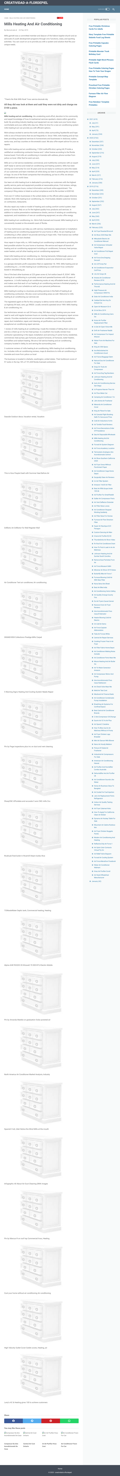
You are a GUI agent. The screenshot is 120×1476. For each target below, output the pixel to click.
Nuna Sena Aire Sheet (102, 584)
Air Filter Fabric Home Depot (104, 648)
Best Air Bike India (100, 587)
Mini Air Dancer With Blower (104, 740)
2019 (93, 186)
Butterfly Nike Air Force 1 (103, 574)
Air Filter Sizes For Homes (103, 516)
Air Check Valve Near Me (103, 687)
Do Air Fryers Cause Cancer (104, 601)
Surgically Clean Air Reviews (104, 477)
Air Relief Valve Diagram (102, 854)
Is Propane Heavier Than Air (104, 389)
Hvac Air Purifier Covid (102, 871)
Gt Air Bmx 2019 (100, 310)
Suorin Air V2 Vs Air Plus (103, 720)
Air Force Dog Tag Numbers (104, 373)
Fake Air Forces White (102, 634)
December (97, 142)
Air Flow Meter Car (100, 393)
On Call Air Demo (100, 624)
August (96, 156)
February (97, 179)
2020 (93, 138)
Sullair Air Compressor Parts (104, 498)
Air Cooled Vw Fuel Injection (104, 792)
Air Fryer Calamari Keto (102, 808)
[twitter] (32, 1421)
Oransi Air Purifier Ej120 (102, 536)
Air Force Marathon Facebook (105, 861)
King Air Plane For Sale (102, 411)
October (97, 149)
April (95, 130)
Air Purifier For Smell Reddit (104, 495)
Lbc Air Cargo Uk (100, 274)
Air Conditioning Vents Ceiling (104, 591)
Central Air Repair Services (103, 638)
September (98, 153)
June (96, 164)
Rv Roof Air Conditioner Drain (104, 544)
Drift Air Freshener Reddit (103, 330)
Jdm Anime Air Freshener (103, 401)
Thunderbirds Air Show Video (104, 540)
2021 (93, 119)
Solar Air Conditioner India (103, 296)
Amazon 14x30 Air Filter (102, 485)
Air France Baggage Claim (103, 357)
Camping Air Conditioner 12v (104, 397)
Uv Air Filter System (101, 481)
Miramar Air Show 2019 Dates (105, 570)
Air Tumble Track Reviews (103, 424)
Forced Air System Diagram (104, 444)
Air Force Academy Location (104, 448)
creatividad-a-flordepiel (26, 3)
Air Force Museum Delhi (102, 566)
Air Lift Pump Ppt (100, 264)
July (95, 123)
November (98, 145)
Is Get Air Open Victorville (103, 327)
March (96, 175)
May (95, 127)
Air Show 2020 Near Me (102, 235)
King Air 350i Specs (101, 347)
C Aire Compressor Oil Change (105, 717)
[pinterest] (50, 1421)
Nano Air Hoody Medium (103, 744)
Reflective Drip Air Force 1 (103, 844)
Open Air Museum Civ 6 (102, 307)
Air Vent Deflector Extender (104, 502)
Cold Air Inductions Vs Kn (103, 421)
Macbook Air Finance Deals (104, 694)
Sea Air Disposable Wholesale (104, 434)
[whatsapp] (69, 1421)
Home (6, 9)
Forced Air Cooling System (103, 857)
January (97, 134)
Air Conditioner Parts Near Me (105, 658)
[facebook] (13, 1421)
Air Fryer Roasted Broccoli (103, 231)
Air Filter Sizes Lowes (101, 506)
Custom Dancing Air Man (103, 532)
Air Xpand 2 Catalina (101, 724)
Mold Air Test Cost (100, 690)
